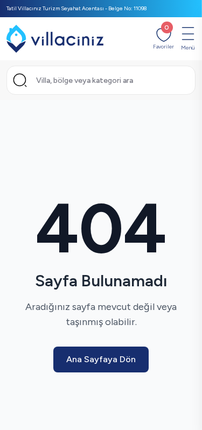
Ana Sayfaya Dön (101, 359)
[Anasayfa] (54, 38)
